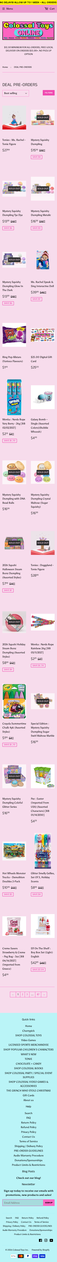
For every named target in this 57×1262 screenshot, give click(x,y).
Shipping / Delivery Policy (29, 1146)
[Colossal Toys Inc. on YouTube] (51, 1240)
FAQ (28, 1117)
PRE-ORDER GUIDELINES (28, 1150)
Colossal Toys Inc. (21, 1250)
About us (28, 1100)
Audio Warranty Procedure (29, 1155)
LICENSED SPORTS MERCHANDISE (29, 1044)
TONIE (28, 1058)
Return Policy (28, 1122)
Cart (52, 8)
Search (28, 1113)
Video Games (28, 1040)
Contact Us (28, 1136)
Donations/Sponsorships (28, 1160)
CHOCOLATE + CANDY (28, 1063)
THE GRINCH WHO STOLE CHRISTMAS (28, 1090)
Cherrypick (28, 1030)
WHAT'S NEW (28, 1054)
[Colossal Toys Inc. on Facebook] (40, 1240)
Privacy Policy (28, 1131)
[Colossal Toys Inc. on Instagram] (46, 1240)
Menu (9, 8)
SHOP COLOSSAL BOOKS (28, 1068)
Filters (49, 93)
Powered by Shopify (40, 1250)
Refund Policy (28, 1127)
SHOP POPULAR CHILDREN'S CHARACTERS (28, 1049)
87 (38, 994)
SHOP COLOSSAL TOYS (28, 1035)
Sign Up (49, 1203)
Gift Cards (28, 1095)
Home (5, 67)
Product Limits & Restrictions (28, 1164)
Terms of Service (28, 1141)
